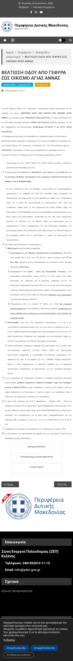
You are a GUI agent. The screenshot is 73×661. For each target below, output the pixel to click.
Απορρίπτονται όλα (44, 647)
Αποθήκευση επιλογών (18, 654)
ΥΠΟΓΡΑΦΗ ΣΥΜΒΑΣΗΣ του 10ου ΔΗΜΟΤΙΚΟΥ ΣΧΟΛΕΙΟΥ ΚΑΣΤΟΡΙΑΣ (64, 484)
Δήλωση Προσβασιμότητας (16, 591)
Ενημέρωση (42, 84)
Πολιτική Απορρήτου (44, 7)
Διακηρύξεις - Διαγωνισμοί (17, 84)
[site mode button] (62, 40)
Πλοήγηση (24, 7)
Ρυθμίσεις (9, 640)
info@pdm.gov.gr (27, 570)
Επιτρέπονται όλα (16, 647)
